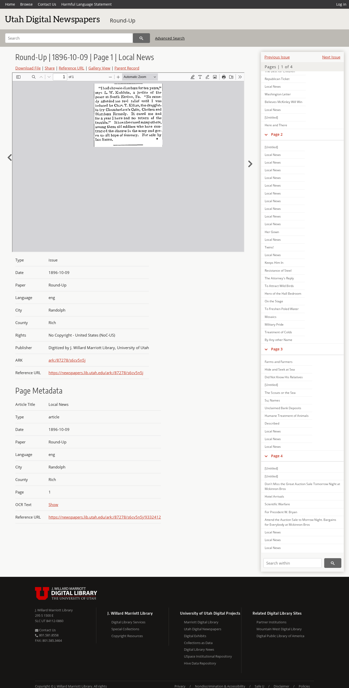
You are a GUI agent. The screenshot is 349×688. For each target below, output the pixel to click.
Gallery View (99, 68)
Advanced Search (170, 38)
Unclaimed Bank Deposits (283, 408)
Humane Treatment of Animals (287, 416)
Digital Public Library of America (280, 636)
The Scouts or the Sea (280, 393)
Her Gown (272, 232)
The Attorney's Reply (279, 278)
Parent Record (126, 68)
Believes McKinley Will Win (283, 102)
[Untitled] (271, 117)
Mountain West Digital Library (279, 629)
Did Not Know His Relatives (284, 377)
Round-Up (122, 20)
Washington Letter (278, 94)
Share (50, 68)
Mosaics (270, 317)
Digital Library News (199, 649)
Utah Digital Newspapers (202, 629)
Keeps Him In (274, 262)
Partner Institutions (271, 622)
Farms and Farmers (279, 362)
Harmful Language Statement (86, 4)
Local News (273, 86)
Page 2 (277, 134)
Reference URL (71, 68)
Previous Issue (277, 57)
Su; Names (272, 400)
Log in (341, 4)
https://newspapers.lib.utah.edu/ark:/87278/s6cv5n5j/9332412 (105, 517)
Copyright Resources (127, 636)
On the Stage (274, 301)
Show (53, 504)
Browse (26, 4)
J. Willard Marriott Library (54, 610)
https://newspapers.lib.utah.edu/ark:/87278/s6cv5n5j (96, 372)
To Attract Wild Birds (279, 286)
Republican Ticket (277, 79)
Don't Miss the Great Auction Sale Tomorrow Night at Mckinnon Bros (302, 486)
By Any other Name (278, 340)
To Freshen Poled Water (282, 309)
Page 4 (277, 455)
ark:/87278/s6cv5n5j (67, 360)
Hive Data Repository (200, 663)
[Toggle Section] (266, 134)
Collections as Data (198, 642)
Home (10, 4)
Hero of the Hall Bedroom (283, 293)
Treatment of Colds (278, 332)
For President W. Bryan (281, 512)
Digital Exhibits (195, 636)
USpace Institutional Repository (208, 656)
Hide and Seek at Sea (280, 369)
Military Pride (274, 324)
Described (272, 423)
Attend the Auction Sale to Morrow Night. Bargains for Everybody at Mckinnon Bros (300, 522)
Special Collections (125, 629)
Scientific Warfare (277, 504)
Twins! (269, 247)
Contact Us (47, 4)
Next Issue (331, 57)
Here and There (276, 125)
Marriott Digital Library (201, 622)
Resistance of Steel (278, 270)
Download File (28, 68)
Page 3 (277, 349)
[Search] (141, 38)
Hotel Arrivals (274, 496)
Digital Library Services (128, 622)
